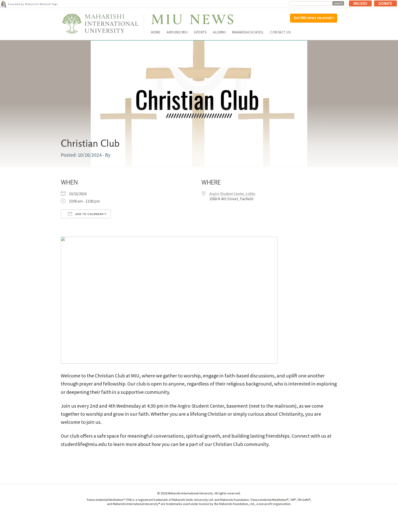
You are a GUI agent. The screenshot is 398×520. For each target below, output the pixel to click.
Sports (200, 32)
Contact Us (280, 32)
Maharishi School (248, 32)
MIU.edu (360, 3)
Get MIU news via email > (314, 17)
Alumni (219, 32)
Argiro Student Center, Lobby (232, 193)
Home (155, 32)
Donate (385, 3)
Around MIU (177, 32)
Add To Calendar (89, 214)
